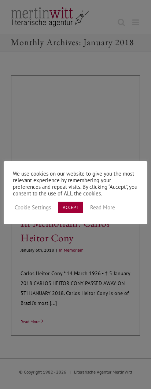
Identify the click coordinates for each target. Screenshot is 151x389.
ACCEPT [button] (70, 207)
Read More (102, 207)
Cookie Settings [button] (33, 207)
